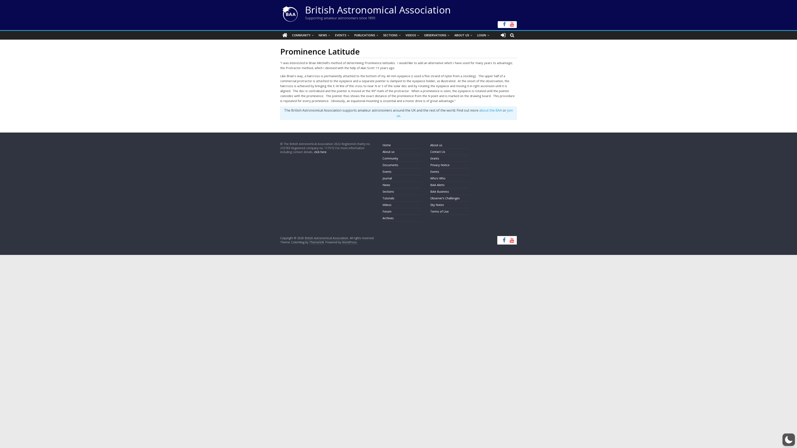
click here (320, 152)
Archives (388, 218)
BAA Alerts (437, 185)
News (323, 35)
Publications (364, 35)
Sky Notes (437, 205)
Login (481, 35)
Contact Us (437, 152)
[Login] (503, 35)
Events (340, 35)
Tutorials (388, 198)
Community (301, 35)
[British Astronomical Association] (285, 35)
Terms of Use (439, 211)
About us (389, 152)
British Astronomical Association (378, 9)
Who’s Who (437, 178)
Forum (387, 211)
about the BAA (490, 110)
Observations (435, 35)
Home (387, 145)
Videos (411, 35)
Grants (434, 158)
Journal (387, 178)
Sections (390, 35)
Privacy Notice (440, 165)
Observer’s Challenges (445, 198)
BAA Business (439, 192)
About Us (461, 35)
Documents (390, 165)
